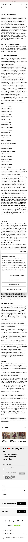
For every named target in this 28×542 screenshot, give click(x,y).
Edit (24, 533)
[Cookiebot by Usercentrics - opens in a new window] (20, 251)
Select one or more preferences (8, 467)
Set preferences (13, 284)
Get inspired (5, 427)
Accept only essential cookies (14, 289)
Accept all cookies (14, 279)
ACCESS (21, 503)
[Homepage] (7, 4)
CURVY (5, 469)
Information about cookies (17, 275)
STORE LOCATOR (21, 511)
